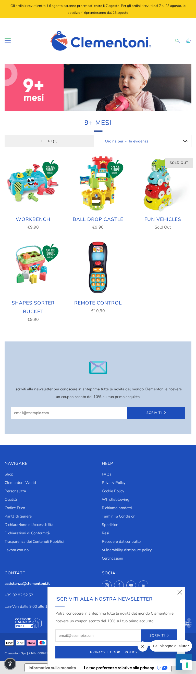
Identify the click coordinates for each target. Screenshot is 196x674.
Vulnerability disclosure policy (127, 549)
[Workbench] (33, 183)
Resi (105, 533)
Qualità (11, 499)
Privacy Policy (114, 482)
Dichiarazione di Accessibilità (29, 524)
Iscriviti (153, 413)
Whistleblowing (115, 499)
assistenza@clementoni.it (27, 583)
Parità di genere (18, 516)
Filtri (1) (49, 141)
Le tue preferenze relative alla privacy (119, 667)
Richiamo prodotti (117, 507)
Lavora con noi (17, 549)
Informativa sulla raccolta (52, 667)
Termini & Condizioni (119, 516)
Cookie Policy (113, 491)
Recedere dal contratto (121, 541)
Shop (9, 474)
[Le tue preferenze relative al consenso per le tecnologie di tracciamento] (187, 665)
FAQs (106, 474)
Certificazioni (112, 558)
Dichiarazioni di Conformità (27, 533)
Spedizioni (110, 524)
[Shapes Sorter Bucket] (33, 267)
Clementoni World (20, 482)
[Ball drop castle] (98, 183)
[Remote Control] (98, 267)
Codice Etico (15, 507)
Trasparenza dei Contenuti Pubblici (34, 541)
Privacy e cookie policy (114, 652)
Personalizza (15, 491)
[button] (10, 664)
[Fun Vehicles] (162, 183)
